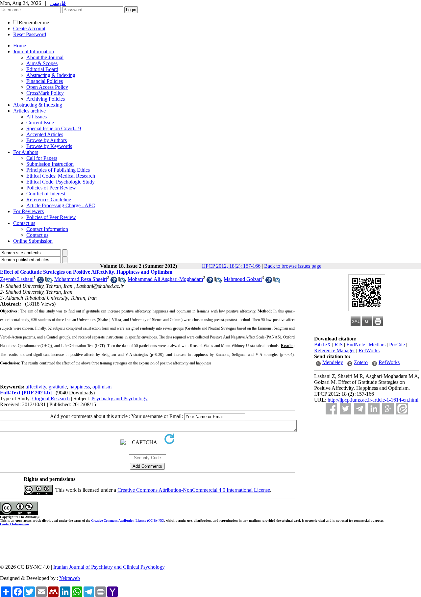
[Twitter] (345, 408)
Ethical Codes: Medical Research (60, 176)
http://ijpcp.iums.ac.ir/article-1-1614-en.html (373, 400)
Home (19, 45)
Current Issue (40, 122)
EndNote (355, 344)
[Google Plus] (388, 408)
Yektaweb (69, 578)
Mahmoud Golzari (243, 279)
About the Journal (44, 57)
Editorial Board (42, 69)
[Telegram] (359, 408)
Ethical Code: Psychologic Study (60, 182)
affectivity (36, 386)
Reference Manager (334, 350)
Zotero (361, 362)
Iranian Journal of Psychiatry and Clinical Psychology (109, 567)
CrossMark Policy (45, 93)
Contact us (24, 223)
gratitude (58, 386)
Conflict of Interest (45, 193)
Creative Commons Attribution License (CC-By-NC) (127, 520)
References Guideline (48, 199)
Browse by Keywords (49, 146)
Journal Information (33, 51)
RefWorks (369, 350)
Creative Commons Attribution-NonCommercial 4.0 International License (193, 490)
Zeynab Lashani (17, 279)
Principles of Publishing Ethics (58, 170)
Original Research (51, 398)
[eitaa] (402, 408)
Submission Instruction (50, 164)
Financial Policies (44, 81)
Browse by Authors (46, 140)
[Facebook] (331, 408)
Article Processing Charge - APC (60, 205)
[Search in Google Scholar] (40, 281)
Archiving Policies (45, 99)
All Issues (36, 116)
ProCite (397, 344)
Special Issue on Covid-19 (53, 128)
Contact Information (47, 229)
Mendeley (332, 362)
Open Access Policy (47, 87)
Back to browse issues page (292, 266)
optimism (101, 386)
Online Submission (33, 241)
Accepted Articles (44, 134)
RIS (338, 344)
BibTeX (322, 344)
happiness (79, 386)
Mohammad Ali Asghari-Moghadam (165, 279)
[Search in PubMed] (48, 281)
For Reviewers (28, 211)
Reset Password (29, 34)
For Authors (25, 152)
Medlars (377, 344)
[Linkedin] (374, 408)
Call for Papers (41, 158)
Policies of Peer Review (51, 187)
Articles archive (29, 110)
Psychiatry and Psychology (119, 398)
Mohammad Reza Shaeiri (80, 279)
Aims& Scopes (42, 63)
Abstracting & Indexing (50, 75)
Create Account (29, 28)
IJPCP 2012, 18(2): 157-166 (231, 266)
